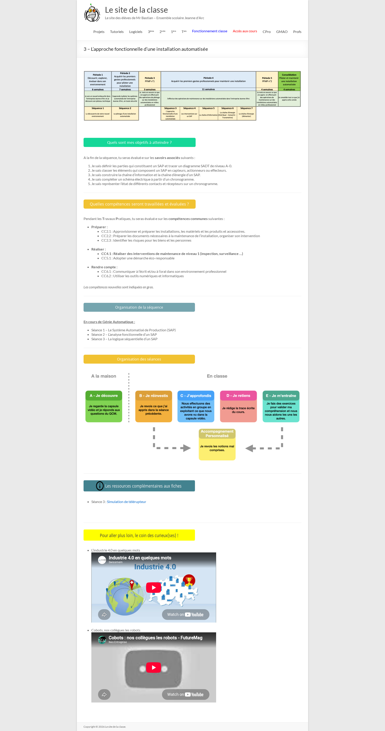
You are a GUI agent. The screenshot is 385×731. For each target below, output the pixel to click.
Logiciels (135, 31)
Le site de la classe (136, 9)
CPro (267, 31)
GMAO (282, 31)
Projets (98, 31)
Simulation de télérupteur (126, 501)
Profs (297, 31)
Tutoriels (117, 31)
